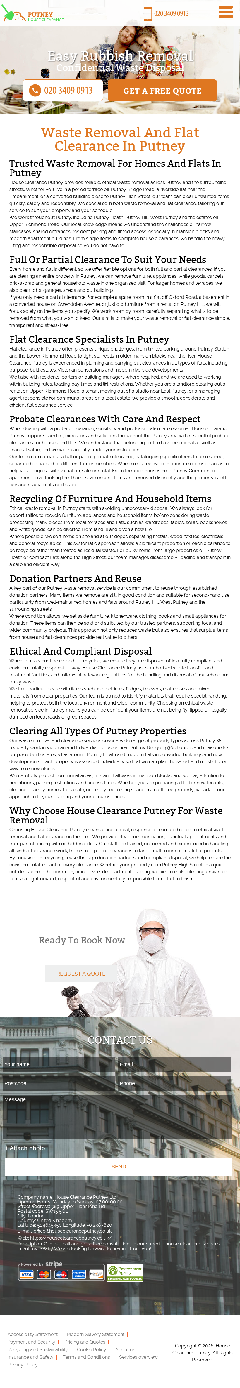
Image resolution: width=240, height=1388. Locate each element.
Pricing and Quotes (84, 1342)
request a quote (80, 974)
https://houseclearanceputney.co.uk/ (71, 1238)
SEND (119, 1167)
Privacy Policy (23, 1365)
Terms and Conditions (86, 1357)
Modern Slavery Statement (95, 1334)
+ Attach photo (25, 1148)
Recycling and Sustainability (38, 1349)
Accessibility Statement (33, 1334)
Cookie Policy (91, 1349)
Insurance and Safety (31, 1357)
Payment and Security (31, 1342)
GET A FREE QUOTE (162, 90)
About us (125, 1349)
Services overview (138, 1357)
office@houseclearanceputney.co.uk (73, 1231)
